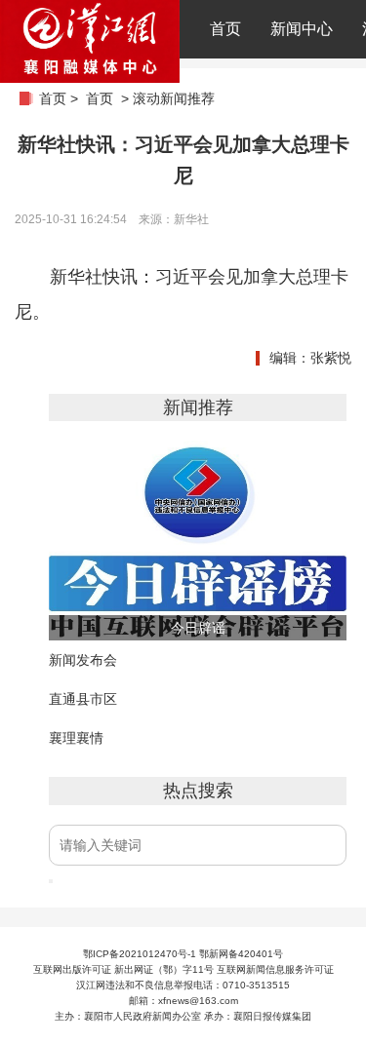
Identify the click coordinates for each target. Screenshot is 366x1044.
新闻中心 (301, 28)
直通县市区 (83, 699)
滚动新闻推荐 (174, 98)
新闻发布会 (83, 660)
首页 (225, 28)
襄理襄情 (76, 738)
